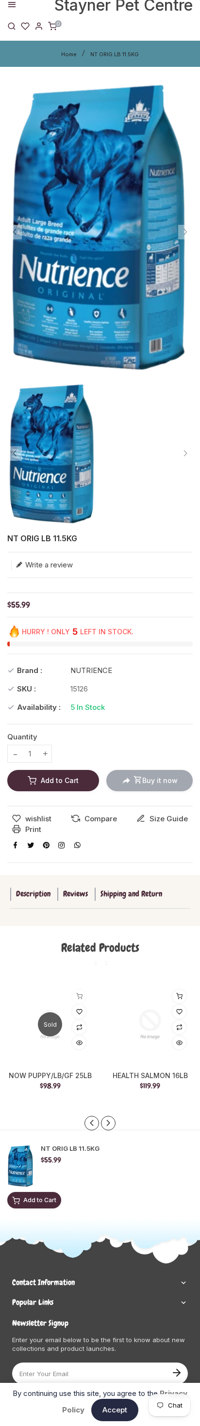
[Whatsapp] (77, 845)
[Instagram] (61, 845)
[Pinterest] (46, 845)
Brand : (29, 670)
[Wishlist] (25, 25)
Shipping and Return (131, 894)
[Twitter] (30, 845)
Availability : (39, 707)
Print (32, 829)
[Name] (176, 1372)
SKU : (26, 688)
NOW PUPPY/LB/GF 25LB (50, 1076)
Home (69, 54)
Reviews (75, 894)
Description (33, 894)
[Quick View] (79, 1043)
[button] (108, 1123)
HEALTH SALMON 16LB (150, 1076)
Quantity (22, 736)
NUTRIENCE (91, 670)
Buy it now (160, 780)
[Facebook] (15, 845)
